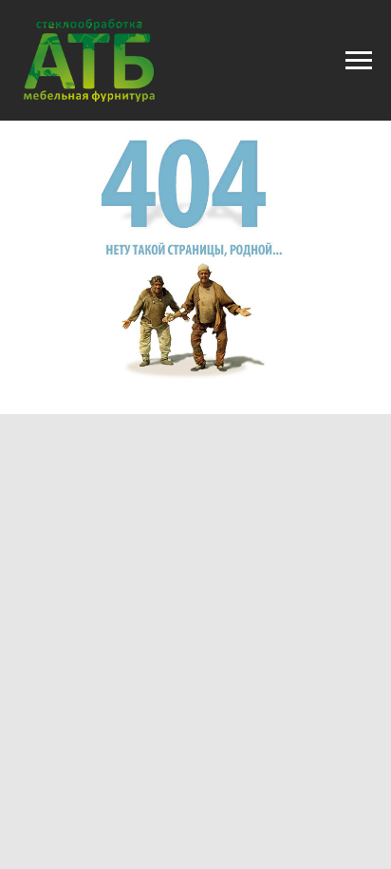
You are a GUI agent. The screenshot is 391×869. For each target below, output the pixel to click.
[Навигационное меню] (358, 60)
